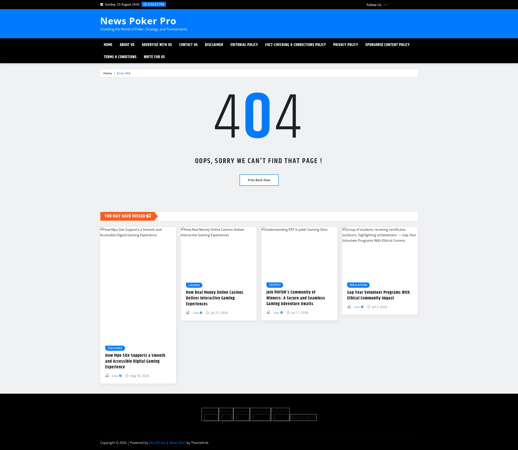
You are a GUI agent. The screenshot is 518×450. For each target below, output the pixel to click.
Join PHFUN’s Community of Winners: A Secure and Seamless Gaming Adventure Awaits (295, 298)
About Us (127, 45)
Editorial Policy (244, 45)
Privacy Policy (345, 45)
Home (108, 45)
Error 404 (123, 73)
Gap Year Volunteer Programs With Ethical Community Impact (378, 295)
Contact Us (188, 45)
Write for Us (154, 57)
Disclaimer (214, 45)
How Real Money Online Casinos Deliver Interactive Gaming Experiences (214, 298)
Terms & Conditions (120, 57)
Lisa (115, 376)
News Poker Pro (138, 20)
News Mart (177, 442)
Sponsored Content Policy (387, 45)
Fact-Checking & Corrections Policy (295, 45)
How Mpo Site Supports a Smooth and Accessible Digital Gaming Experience (135, 361)
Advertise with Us (157, 45)
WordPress (157, 442)
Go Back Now (260, 180)
